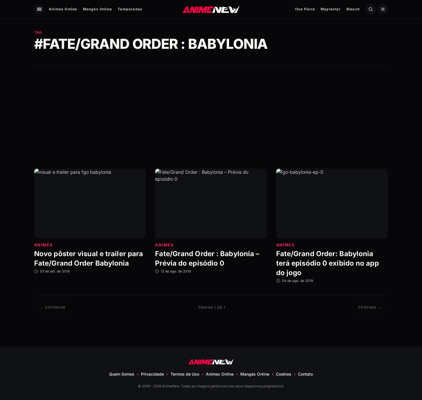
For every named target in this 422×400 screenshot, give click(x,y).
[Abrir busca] (370, 9)
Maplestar (331, 9)
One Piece (305, 9)
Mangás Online (97, 9)
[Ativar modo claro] (383, 9)
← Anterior (52, 307)
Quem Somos (121, 374)
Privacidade (152, 374)
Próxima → (370, 307)
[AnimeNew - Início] (211, 9)
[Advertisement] (211, 117)
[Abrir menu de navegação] (39, 9)
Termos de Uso (185, 374)
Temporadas (130, 9)
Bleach (353, 9)
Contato (305, 374)
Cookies (283, 374)
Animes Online (63, 9)
